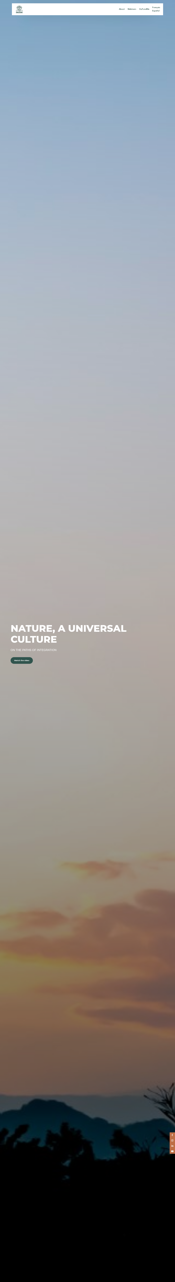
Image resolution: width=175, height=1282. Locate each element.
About (122, 9)
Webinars (132, 9)
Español (156, 11)
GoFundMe (144, 9)
